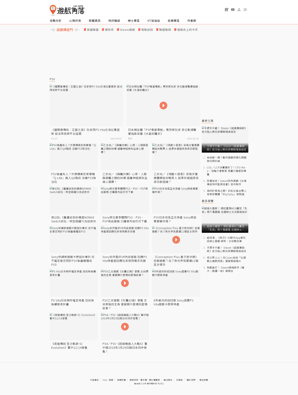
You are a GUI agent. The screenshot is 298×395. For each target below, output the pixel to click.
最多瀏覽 (208, 201)
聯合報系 (168, 379)
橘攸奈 (109, 30)
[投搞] (226, 9)
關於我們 (191, 379)
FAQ (105, 379)
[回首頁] (67, 10)
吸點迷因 (147, 30)
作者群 (191, 20)
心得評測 (75, 20)
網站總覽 (203, 379)
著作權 (143, 379)
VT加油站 (153, 20)
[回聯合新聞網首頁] (53, 10)
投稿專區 (174, 20)
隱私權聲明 (154, 379)
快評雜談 (114, 20)
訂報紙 (179, 379)
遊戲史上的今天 (187, 30)
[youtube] (233, 9)
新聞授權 (121, 379)
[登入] (239, 9)
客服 (111, 379)
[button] (245, 9)
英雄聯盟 (93, 30)
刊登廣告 (94, 379)
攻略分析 (55, 20)
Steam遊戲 (127, 30)
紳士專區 (134, 20)
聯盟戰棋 (165, 30)
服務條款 (134, 379)
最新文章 (208, 121)
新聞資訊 (95, 20)
